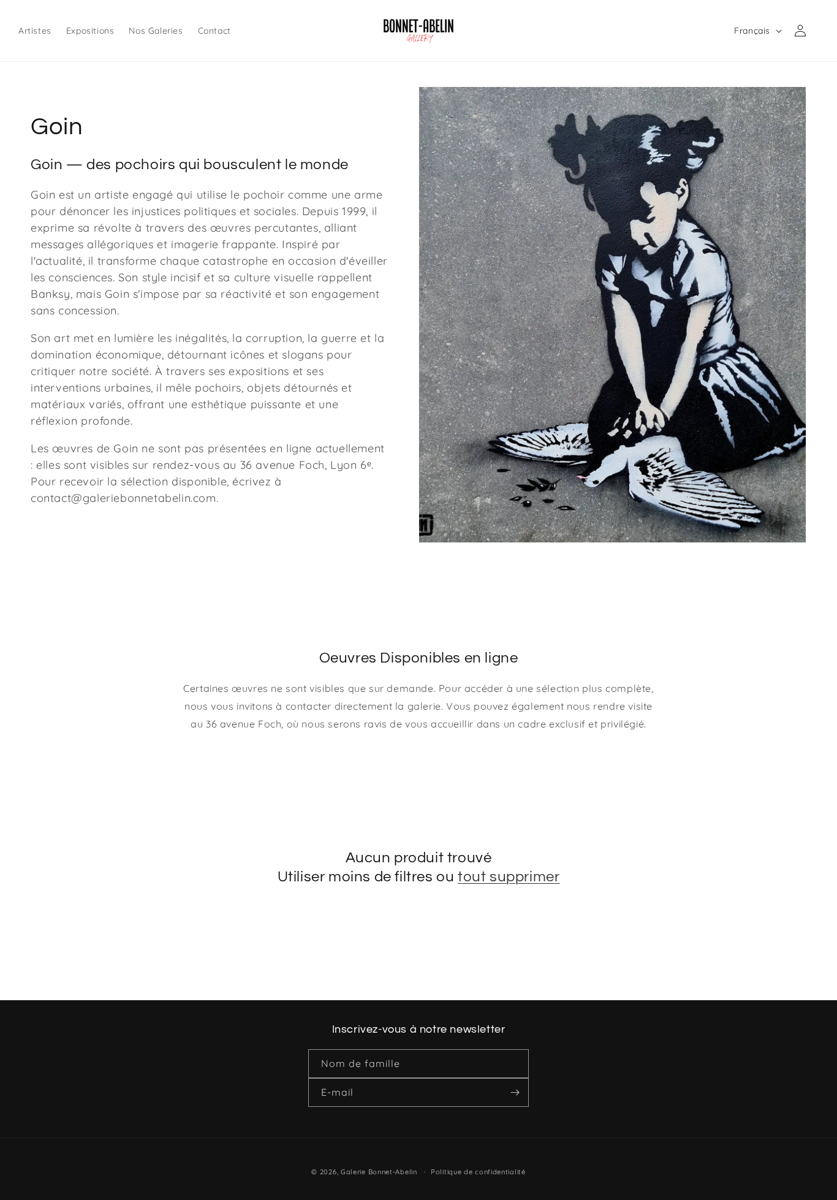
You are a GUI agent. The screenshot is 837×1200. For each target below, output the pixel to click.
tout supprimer (508, 876)
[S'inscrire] (514, 1092)
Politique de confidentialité (478, 1171)
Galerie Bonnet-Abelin (379, 1172)
